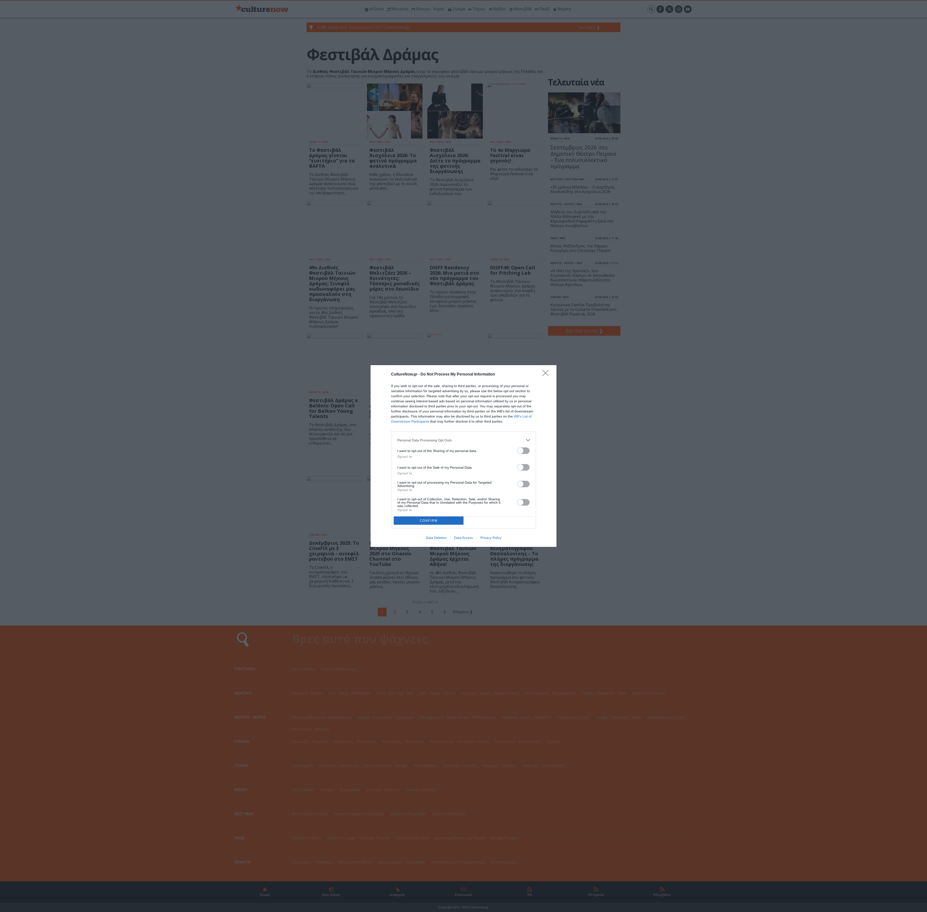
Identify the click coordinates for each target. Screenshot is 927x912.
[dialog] (463, 456)
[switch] (523, 450)
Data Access (463, 538)
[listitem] (463, 440)
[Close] (547, 374)
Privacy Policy (490, 538)
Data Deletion (436, 538)
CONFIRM (429, 520)
